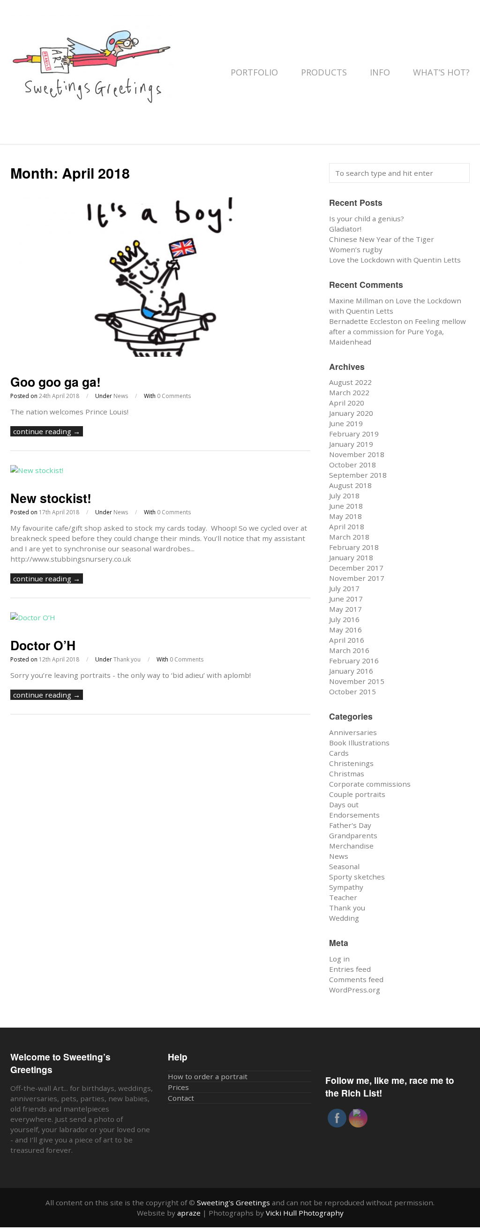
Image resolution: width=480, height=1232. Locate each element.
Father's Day (350, 825)
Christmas (346, 773)
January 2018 (351, 557)
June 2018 (346, 506)
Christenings (351, 763)
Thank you (127, 659)
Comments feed (356, 979)
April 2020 (346, 402)
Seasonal (344, 866)
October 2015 (352, 691)
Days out (344, 804)
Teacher (343, 897)
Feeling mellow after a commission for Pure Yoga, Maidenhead (397, 331)
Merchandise (351, 845)
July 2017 (344, 588)
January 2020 (351, 413)
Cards (339, 753)
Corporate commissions (370, 784)
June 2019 (346, 423)
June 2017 (346, 598)
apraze (189, 1212)
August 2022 (350, 382)
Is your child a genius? (366, 218)
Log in (339, 958)
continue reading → (46, 431)
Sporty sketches (357, 876)
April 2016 (346, 640)
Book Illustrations (359, 742)
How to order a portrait (208, 1076)
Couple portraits (357, 794)
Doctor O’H (42, 645)
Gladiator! (345, 228)
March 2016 (349, 650)
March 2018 (349, 536)
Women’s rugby (355, 249)
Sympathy (346, 887)
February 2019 (354, 433)
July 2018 (344, 495)
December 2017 (356, 567)
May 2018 (345, 516)
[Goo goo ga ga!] (160, 354)
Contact (181, 1098)
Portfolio (255, 72)
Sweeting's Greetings (233, 1202)
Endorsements (354, 814)
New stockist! (50, 498)
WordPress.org (354, 989)
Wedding (344, 918)
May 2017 (345, 609)
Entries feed (350, 969)
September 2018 (358, 475)
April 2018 (346, 526)
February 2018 (354, 547)
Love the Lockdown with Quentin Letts (395, 259)
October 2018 (352, 464)
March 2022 (349, 392)
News (120, 396)
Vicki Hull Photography (305, 1212)
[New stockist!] (36, 470)
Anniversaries (353, 732)
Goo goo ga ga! (55, 382)
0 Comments (174, 396)
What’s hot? (441, 72)
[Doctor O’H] (32, 617)
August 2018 (350, 485)
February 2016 (354, 660)
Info (381, 72)
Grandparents (353, 835)
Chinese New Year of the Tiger (381, 239)
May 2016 (345, 629)
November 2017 (356, 578)
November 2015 (356, 681)
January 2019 (351, 444)
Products (325, 72)
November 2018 (356, 454)
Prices (178, 1087)
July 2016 (344, 619)
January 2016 (351, 671)
